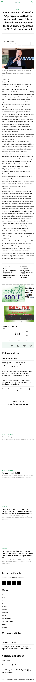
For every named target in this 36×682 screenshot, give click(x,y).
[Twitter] (24, 44)
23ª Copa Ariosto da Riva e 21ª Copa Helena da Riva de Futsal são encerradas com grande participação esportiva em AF (17, 373)
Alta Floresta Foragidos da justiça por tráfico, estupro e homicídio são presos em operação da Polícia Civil (26, 273)
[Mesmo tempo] (18, 421)
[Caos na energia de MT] (18, 457)
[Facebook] (19, 44)
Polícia (18, 9)
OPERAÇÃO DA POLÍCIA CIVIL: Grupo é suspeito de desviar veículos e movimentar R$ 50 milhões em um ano (15, 365)
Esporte (4, 549)
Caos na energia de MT (10, 358)
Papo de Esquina (7, 434)
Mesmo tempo (7, 437)
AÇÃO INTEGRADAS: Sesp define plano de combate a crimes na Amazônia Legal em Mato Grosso (9, 273)
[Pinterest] (28, 44)
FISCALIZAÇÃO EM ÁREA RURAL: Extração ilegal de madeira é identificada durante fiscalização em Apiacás (16, 382)
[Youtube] (19, 583)
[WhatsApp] (32, 44)
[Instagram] (9, 583)
